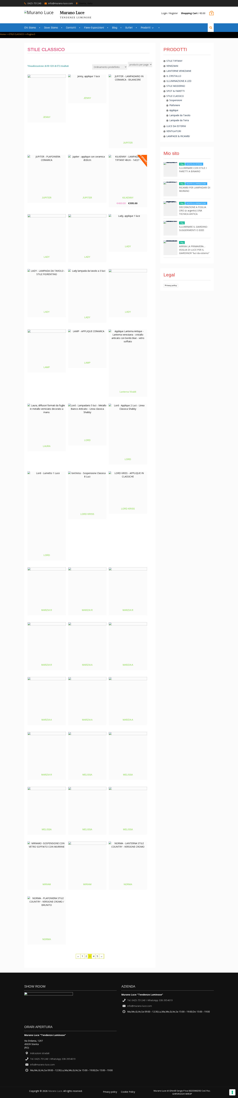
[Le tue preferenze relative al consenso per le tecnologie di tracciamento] (232, 1092)
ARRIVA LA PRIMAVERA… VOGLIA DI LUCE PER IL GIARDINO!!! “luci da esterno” (194, 250)
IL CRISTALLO (173, 75)
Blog (114, 27)
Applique (173, 110)
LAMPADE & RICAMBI (178, 136)
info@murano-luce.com (60, 3)
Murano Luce (72, 12)
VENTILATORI (173, 131)
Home (3, 34)
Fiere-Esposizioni (94, 27)
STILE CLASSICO (16, 34)
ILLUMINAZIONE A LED (178, 80)
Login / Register (169, 13)
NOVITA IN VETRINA (194, 164)
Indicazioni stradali (39, 1053)
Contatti (71, 27)
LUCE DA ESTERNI (176, 126)
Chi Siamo (30, 27)
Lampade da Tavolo (179, 115)
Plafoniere (174, 105)
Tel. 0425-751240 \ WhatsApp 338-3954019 (52, 1058)
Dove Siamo (51, 27)
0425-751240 (34, 3)
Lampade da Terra (179, 120)
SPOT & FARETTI (175, 90)
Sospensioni (175, 100)
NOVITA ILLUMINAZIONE (196, 184)
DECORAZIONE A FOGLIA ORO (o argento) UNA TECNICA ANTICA (192, 210)
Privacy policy (171, 285)
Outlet (129, 27)
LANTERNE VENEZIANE (178, 70)
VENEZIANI (172, 65)
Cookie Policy (128, 1091)
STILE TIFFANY (174, 60)
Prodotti (145, 27)
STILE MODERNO (175, 85)
